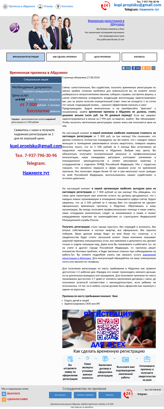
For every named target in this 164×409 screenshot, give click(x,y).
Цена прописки (102, 57)
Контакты (139, 57)
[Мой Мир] (153, 68)
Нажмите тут (149, 9)
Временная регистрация (26, 57)
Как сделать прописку (65, 57)
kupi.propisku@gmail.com (137, 5)
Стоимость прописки (85, 395)
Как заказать (60, 395)
